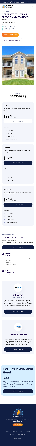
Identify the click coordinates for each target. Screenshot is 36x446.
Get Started (17, 424)
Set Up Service (18, 121)
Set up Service (18, 205)
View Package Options (12, 40)
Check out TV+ (30, 1)
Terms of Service (17, 438)
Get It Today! (18, 349)
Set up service (10, 35)
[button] (32, 6)
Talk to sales (18, 312)
